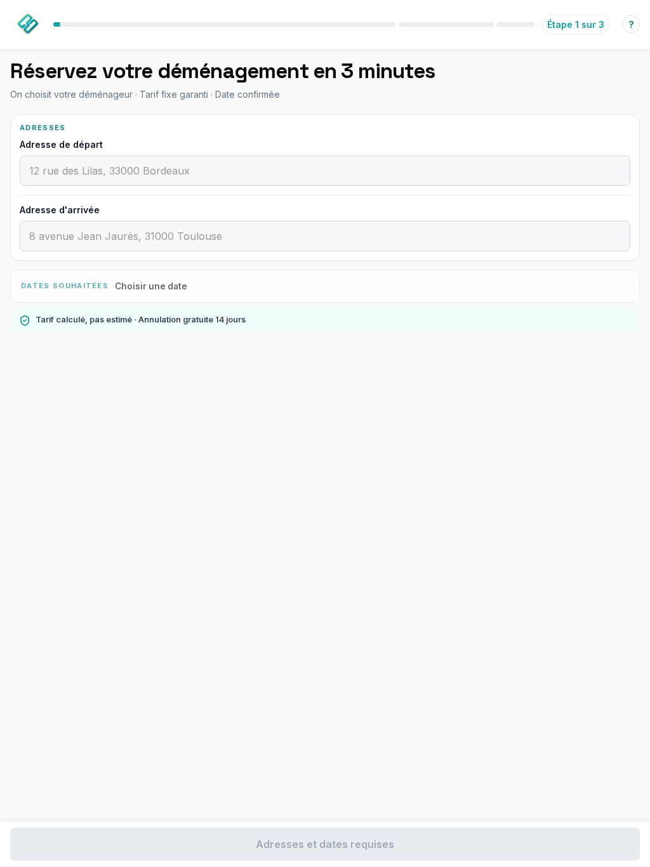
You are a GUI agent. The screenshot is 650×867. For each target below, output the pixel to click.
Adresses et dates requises (325, 844)
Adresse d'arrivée (60, 209)
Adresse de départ (61, 144)
